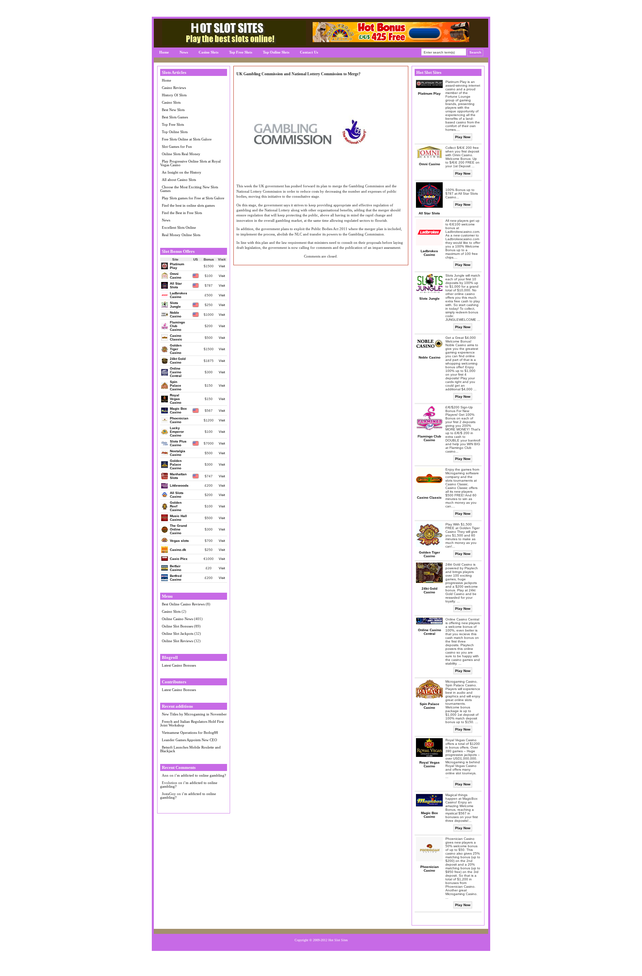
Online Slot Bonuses (177, 626)
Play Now (462, 137)
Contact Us (309, 52)
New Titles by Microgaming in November (194, 714)
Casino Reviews (174, 88)
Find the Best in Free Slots (182, 213)
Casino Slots (208, 52)
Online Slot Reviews (177, 641)
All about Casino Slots (179, 180)
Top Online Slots (276, 52)
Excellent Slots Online (179, 227)
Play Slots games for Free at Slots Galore (193, 198)
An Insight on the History (181, 172)
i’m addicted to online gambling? (200, 775)
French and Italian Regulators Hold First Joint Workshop (192, 723)
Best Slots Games (175, 117)
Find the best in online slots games (188, 205)
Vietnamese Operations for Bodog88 (190, 732)
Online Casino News (177, 619)
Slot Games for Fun (177, 146)
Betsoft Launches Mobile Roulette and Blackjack (190, 749)
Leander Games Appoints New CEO (189, 740)
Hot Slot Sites (338, 940)
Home (164, 52)
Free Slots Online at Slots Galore (187, 139)
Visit (222, 266)
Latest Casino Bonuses (179, 665)
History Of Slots (174, 95)
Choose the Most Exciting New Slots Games (189, 189)
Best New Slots (173, 110)
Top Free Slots (240, 52)
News (184, 52)
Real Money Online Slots (181, 235)
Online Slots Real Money (181, 154)
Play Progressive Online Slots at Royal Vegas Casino (190, 163)
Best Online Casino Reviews (183, 604)
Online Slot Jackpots (177, 633)
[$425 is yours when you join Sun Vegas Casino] (391, 40)
